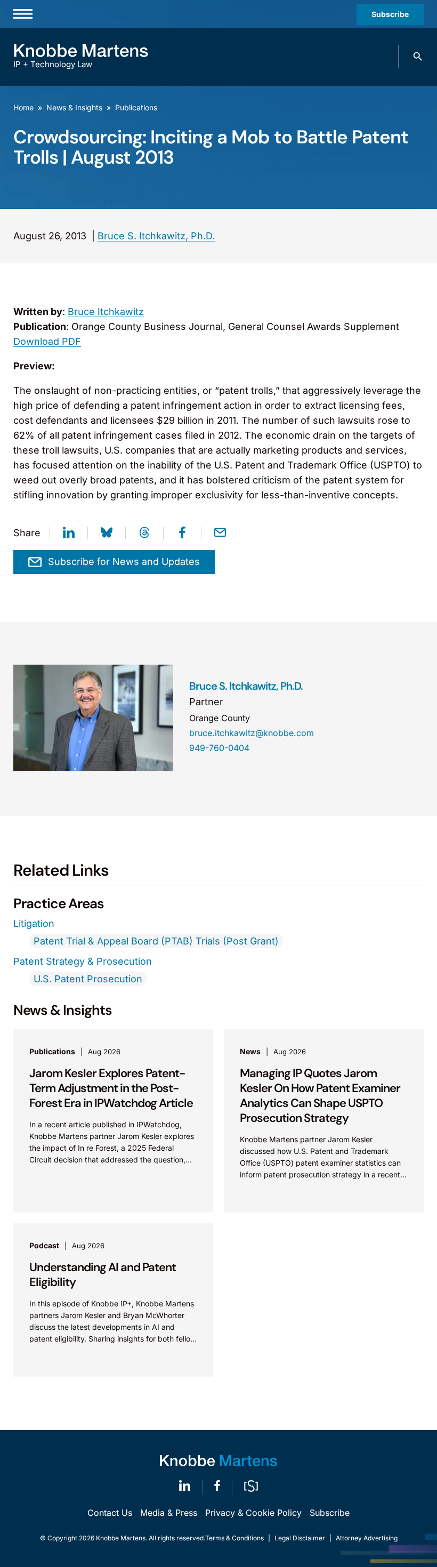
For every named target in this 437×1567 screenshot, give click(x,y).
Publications (136, 107)
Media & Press (168, 1512)
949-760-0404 (219, 747)
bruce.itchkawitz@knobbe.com (251, 733)
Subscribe (390, 14)
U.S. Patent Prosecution (88, 978)
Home (23, 107)
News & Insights (74, 107)
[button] (418, 56)
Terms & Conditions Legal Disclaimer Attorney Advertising (301, 1538)
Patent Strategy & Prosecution (82, 961)
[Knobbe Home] (218, 1460)
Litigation (33, 923)
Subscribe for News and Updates (124, 561)
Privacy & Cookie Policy (253, 1512)
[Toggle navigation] (23, 14)
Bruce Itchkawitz (106, 311)
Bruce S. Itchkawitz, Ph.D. (156, 235)
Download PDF (47, 341)
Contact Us (109, 1512)
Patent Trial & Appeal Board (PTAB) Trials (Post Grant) (156, 941)
